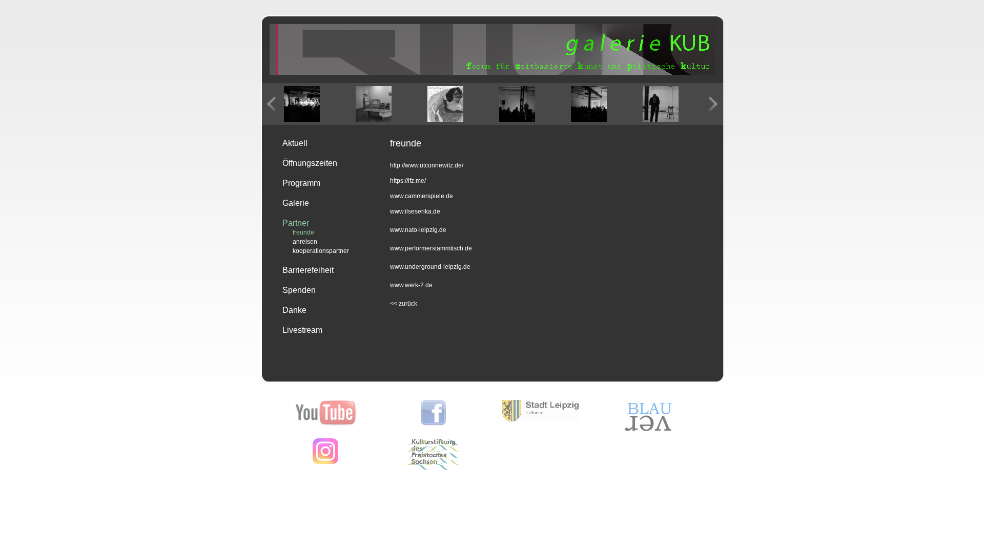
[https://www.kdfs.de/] (433, 468)
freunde (303, 232)
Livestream (302, 330)
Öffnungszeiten (309, 163)
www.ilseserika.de (415, 211)
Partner (295, 223)
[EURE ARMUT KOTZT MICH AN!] (374, 104)
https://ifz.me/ (408, 180)
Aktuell (295, 143)
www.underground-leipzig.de (430, 266)
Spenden (299, 290)
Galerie (295, 203)
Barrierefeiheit (308, 270)
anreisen (305, 241)
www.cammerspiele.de (421, 196)
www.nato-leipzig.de (418, 229)
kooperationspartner (321, 250)
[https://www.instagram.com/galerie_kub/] (325, 461)
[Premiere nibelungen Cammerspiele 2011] (302, 104)
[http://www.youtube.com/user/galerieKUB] (326, 423)
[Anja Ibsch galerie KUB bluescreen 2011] (661, 104)
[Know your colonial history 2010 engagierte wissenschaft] (589, 104)
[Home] (492, 73)
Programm (301, 183)
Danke (294, 310)
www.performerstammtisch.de (431, 248)
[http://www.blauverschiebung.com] (648, 431)
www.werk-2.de (411, 285)
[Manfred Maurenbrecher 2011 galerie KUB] (517, 104)
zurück (403, 303)
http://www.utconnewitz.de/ (426, 165)
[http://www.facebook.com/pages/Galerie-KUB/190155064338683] (433, 423)
